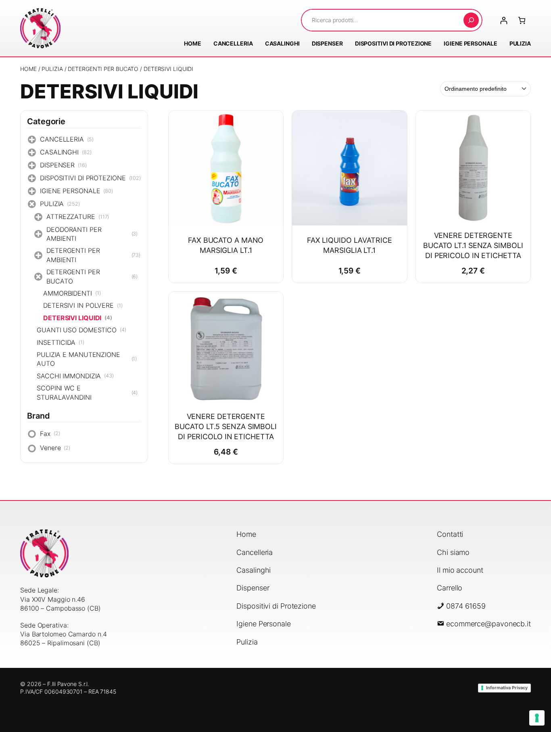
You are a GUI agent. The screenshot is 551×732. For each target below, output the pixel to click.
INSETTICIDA (60, 342)
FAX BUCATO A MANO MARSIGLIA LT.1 (225, 245)
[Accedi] (504, 20)
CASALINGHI (66, 152)
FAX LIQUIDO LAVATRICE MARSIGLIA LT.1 (349, 245)
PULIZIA (52, 68)
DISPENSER (63, 165)
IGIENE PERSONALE (76, 191)
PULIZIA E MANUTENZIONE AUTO (87, 358)
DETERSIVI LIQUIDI (77, 318)
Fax (50, 434)
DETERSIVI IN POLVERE (83, 305)
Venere (55, 448)
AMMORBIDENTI (72, 293)
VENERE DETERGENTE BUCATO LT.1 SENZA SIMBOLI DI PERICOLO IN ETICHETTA (473, 245)
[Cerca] (471, 20)
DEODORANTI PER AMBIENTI (92, 233)
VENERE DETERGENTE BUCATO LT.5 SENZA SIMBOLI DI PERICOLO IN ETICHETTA (226, 426)
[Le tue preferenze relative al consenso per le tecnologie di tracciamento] (537, 718)
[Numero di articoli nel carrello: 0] (522, 20)
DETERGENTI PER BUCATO (103, 68)
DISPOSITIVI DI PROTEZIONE (90, 178)
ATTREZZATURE (77, 217)
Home (28, 68)
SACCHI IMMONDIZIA (75, 376)
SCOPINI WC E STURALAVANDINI (87, 392)
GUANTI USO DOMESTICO (81, 330)
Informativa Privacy (507, 687)
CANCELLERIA (67, 139)
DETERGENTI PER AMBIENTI (93, 254)
